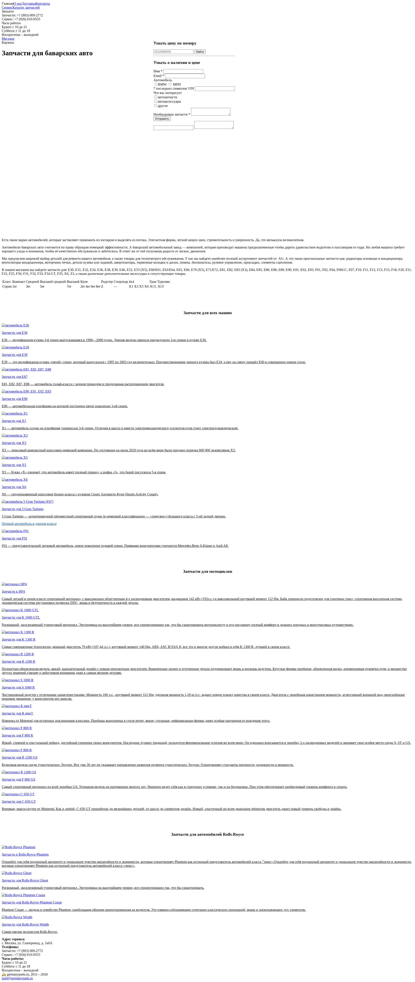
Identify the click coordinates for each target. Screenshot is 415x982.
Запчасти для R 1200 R (18, 661)
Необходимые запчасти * (171, 114)
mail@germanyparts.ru (17, 978)
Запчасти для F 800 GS (18, 779)
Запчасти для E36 (14, 332)
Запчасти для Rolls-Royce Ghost (25, 880)
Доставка (28, 3)
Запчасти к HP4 (13, 591)
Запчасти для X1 (14, 421)
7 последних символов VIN (173, 88)
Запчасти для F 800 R (17, 735)
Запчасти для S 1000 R (18, 687)
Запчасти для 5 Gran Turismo (22, 509)
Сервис (7, 7)
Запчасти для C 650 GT (19, 801)
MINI (177, 84)
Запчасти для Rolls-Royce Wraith (25, 924)
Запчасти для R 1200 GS (19, 757)
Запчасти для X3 (14, 443)
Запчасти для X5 (14, 465)
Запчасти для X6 (14, 487)
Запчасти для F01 (14, 538)
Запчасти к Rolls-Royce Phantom (25, 854)
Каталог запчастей (26, 7)
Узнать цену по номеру (174, 43)
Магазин (8, 38)
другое (163, 106)
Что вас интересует (167, 93)
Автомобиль (162, 80)
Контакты (42, 3)
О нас (17, 3)
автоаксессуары (169, 101)
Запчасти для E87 (14, 377)
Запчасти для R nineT (17, 713)
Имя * (157, 71)
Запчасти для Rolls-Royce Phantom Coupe (32, 902)
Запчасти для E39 (14, 355)
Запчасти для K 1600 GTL (21, 617)
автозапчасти (167, 97)
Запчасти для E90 (14, 399)
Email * (158, 76)
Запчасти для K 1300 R (18, 639)
